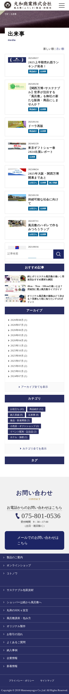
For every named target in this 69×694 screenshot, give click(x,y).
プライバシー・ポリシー (21, 680)
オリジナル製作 (16, 626)
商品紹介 (33, 71)
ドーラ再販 (35, 126)
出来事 (43, 71)
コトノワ (12, 573)
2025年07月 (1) (19, 360)
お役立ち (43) (17, 409)
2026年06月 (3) (19, 330)
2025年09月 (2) (19, 355)
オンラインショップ (19, 565)
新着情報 (12, 666)
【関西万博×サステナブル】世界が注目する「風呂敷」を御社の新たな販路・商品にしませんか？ (44, 96)
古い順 (60, 48)
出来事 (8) (33, 415)
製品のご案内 (15, 557)
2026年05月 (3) (19, 335)
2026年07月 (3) (19, 324)
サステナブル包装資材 (20, 590)
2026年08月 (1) (19, 320)
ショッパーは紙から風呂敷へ (24, 602)
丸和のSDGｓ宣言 (17, 610)
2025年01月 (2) (19, 371)
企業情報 (12, 658)
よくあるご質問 (16, 642)
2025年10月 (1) (19, 350)
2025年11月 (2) (19, 345)
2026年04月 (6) (19, 340)
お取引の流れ (15, 634)
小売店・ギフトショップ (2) (24, 426)
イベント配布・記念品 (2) (23, 431)
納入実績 (53, 183)
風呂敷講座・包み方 (19, 618)
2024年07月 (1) (19, 376)
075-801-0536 (41, 516)
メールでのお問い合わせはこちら (38, 540)
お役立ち (33, 183)
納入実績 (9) (16, 415)
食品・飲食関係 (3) (20, 420)
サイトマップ (47, 680)
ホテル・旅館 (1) (18, 437)
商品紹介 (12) (36, 409)
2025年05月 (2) (19, 366)
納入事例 (12, 650)
